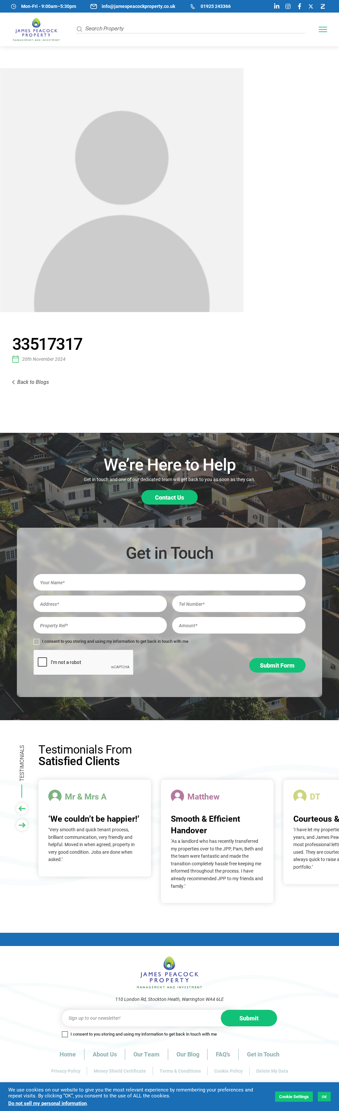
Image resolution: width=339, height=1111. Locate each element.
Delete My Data (272, 1071)
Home (68, 1054)
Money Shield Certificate (120, 1071)
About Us (105, 1054)
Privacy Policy (65, 1071)
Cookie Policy (228, 1071)
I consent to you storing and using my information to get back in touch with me (114, 641)
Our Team (146, 1054)
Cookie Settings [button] (294, 1096)
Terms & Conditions (180, 1071)
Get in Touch (263, 1054)
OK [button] (324, 1096)
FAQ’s (223, 1054)
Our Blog (187, 1054)
